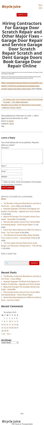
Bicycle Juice (11, 6)
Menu (40, 5)
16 (7, 325)
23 (7, 328)
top (22, 413)
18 (12, 325)
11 (12, 321)
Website (4, 176)
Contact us (22, 15)
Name (4, 166)
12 (15, 321)
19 (15, 325)
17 (10, 325)
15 (5, 325)
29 (5, 331)
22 (5, 328)
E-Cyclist (10, 121)
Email (3, 171)
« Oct (3, 334)
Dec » (9, 334)
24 (10, 328)
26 (15, 328)
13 (17, 321)
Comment (5, 147)
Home (11, 123)
